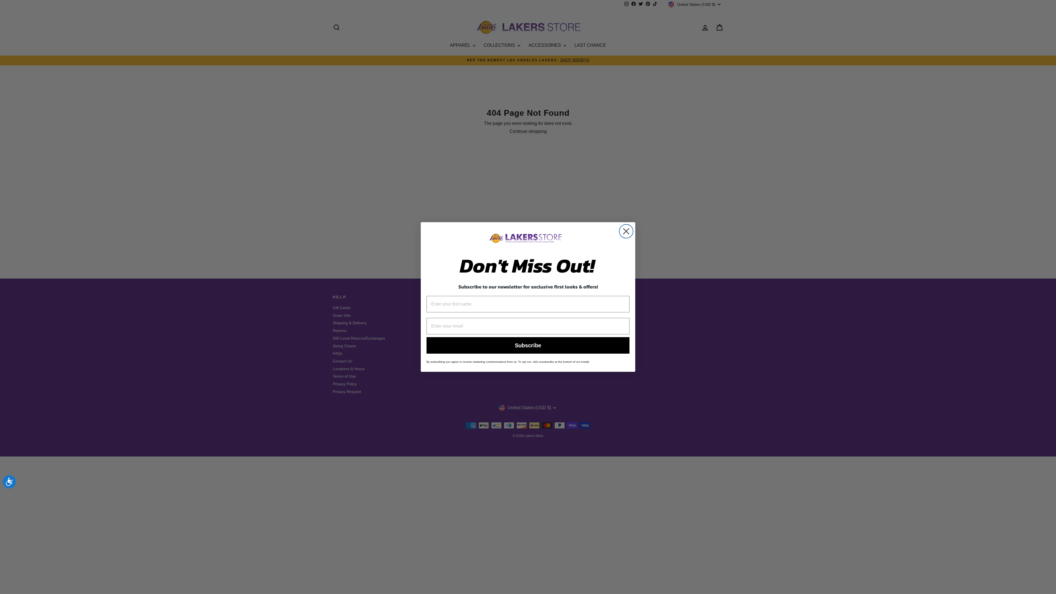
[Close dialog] (626, 231)
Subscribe (528, 345)
